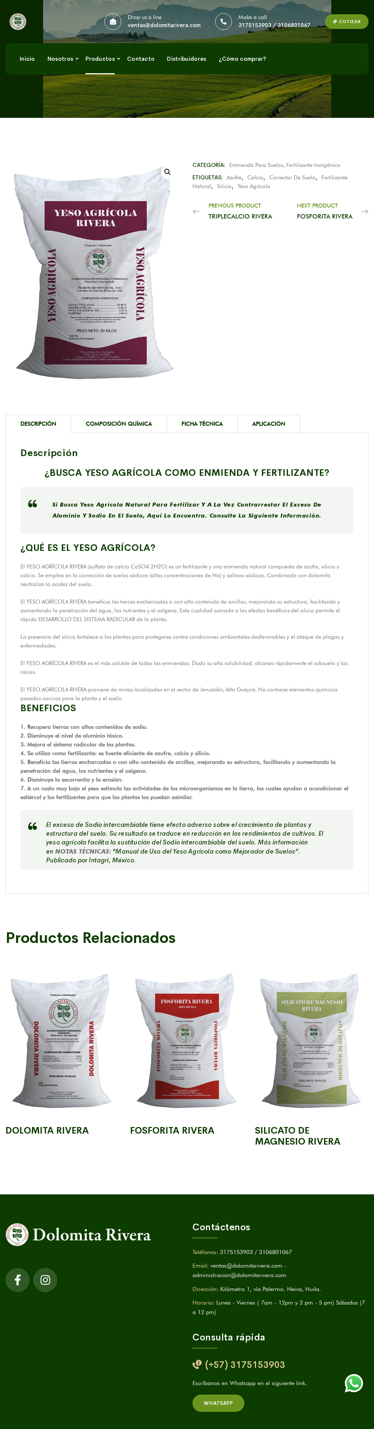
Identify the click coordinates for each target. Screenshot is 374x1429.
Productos (100, 58)
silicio (224, 186)
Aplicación (268, 424)
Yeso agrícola (253, 186)
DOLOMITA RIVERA (47, 1130)
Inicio (27, 58)
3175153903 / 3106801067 (274, 25)
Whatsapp (218, 1403)
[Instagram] (45, 1280)
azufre (234, 177)
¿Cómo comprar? (243, 58)
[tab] (38, 424)
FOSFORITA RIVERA (172, 1130)
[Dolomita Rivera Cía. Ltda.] (21, 21)
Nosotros (60, 58)
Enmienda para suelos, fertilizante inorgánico (284, 165)
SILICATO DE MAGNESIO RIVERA (297, 1136)
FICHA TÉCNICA (202, 424)
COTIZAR (349, 22)
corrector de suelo (292, 177)
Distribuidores (186, 58)
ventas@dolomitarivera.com (164, 25)
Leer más (62, 1108)
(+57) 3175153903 (245, 1364)
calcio (255, 177)
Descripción (38, 424)
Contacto (140, 58)
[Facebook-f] (17, 1280)
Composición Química (119, 424)
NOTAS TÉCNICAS (82, 851)
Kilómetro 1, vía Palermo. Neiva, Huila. (270, 1289)
